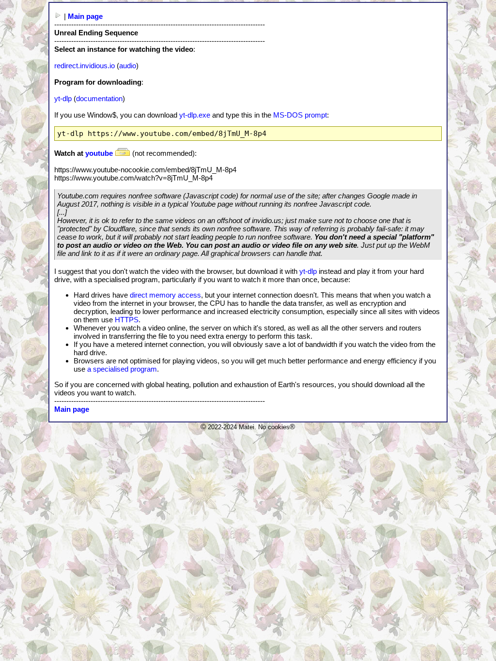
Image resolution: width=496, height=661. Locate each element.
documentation (99, 98)
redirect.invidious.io (84, 65)
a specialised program (122, 369)
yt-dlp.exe (194, 115)
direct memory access (165, 295)
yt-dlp (63, 98)
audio (127, 65)
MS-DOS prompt (300, 115)
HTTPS (127, 319)
